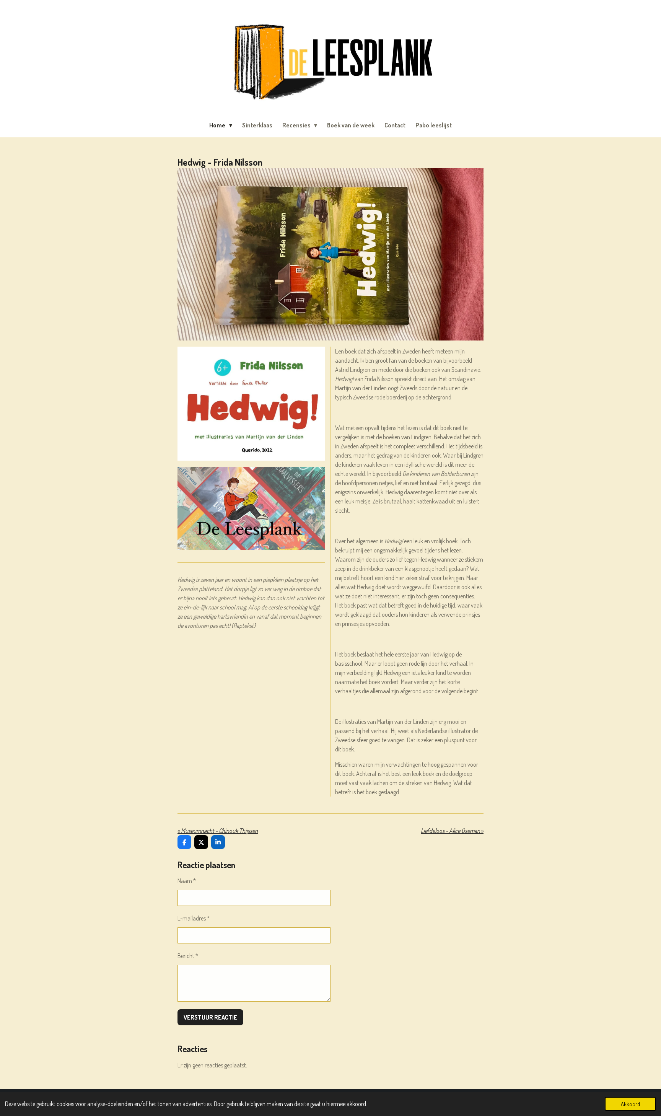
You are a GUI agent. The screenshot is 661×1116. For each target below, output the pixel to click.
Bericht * (187, 956)
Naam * (186, 881)
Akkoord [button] (630, 1103)
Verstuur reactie (210, 1017)
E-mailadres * (193, 918)
